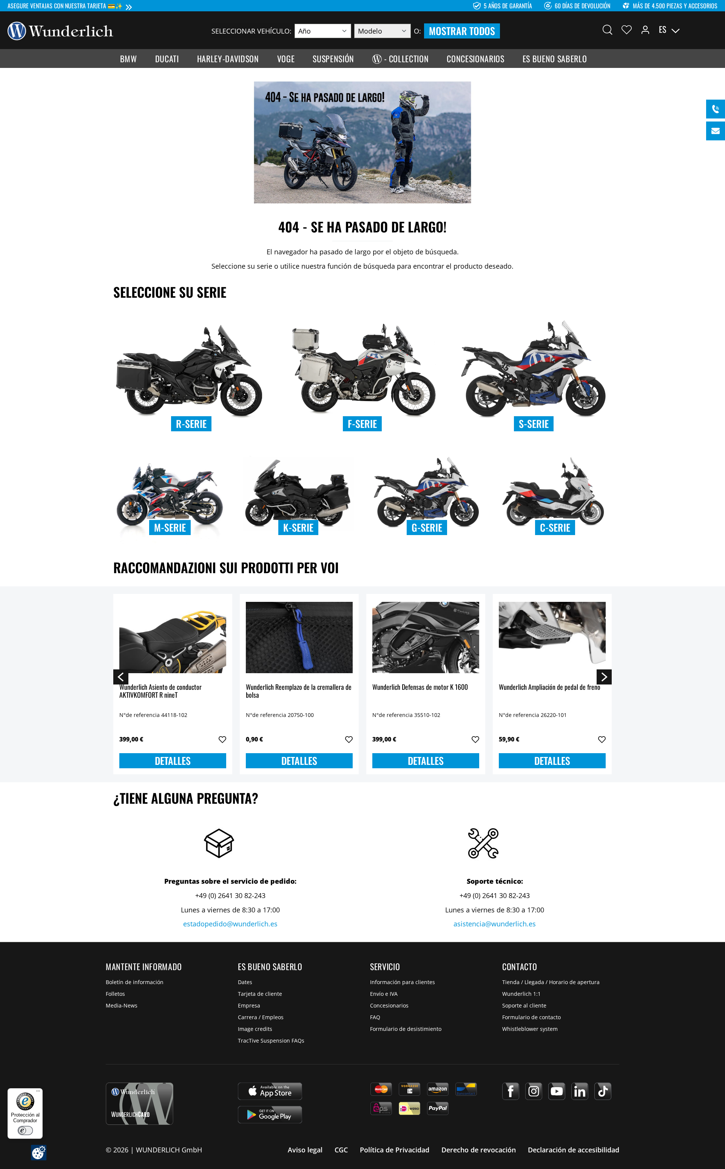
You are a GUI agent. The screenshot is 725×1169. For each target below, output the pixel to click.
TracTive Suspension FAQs (271, 1040)
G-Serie (427, 527)
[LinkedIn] (579, 1091)
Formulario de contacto (531, 1017)
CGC (341, 1149)
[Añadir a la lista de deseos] (222, 739)
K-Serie (298, 527)
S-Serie (534, 423)
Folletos (115, 993)
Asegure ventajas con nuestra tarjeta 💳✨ (65, 5)
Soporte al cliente (524, 1005)
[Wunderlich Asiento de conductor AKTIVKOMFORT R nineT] (172, 637)
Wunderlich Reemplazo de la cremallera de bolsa (299, 691)
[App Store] (270, 1091)
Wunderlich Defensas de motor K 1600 (420, 687)
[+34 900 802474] (715, 109)
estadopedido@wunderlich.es (230, 923)
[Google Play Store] (270, 1114)
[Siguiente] (604, 676)
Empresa (249, 1005)
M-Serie (170, 527)
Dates (245, 982)
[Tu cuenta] (645, 29)
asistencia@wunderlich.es (495, 923)
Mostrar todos (462, 30)
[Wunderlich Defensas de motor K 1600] (425, 637)
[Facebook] (510, 1091)
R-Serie (191, 423)
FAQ (375, 1017)
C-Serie (555, 527)
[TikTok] (602, 1091)
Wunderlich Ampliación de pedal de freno (549, 687)
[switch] (25, 1130)
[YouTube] (556, 1091)
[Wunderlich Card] (139, 1104)
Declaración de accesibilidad (573, 1149)
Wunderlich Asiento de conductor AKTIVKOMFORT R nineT (160, 691)
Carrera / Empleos (261, 1017)
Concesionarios (389, 1005)
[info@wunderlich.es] (715, 131)
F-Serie (362, 423)
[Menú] (38, 1092)
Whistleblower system (530, 1028)
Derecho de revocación (478, 1149)
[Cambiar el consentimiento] (38, 1152)
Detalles (173, 760)
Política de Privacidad (394, 1149)
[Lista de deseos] (626, 29)
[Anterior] (120, 676)
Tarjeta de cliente (260, 993)
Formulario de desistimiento (405, 1028)
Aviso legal (305, 1149)
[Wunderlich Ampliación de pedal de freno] (552, 637)
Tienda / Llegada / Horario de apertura (551, 982)
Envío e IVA (384, 993)
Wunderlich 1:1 (521, 993)
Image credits (255, 1028)
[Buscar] (607, 29)
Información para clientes (402, 982)
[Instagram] (533, 1091)
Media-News (121, 1005)
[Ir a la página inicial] (60, 30)
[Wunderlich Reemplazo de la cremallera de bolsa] (299, 637)
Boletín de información (135, 982)
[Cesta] (712, 29)
